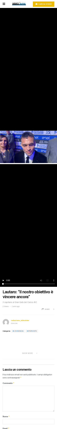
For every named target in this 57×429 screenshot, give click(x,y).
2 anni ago (16, 306)
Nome (6, 416)
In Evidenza (18, 331)
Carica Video (45, 4)
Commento (8, 383)
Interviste (32, 331)
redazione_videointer (20, 320)
